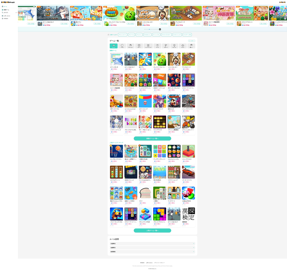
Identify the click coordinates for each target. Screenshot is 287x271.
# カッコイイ (122, 34)
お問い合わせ (149, 262)
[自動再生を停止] (160, 29)
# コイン (139, 34)
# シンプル (156, 34)
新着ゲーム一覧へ (152, 138)
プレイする (31, 23)
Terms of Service (166, 265)
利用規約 (142, 262)
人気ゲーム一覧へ (152, 230)
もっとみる (191, 40)
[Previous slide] (136, 16)
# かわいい (147, 34)
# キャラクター (166, 34)
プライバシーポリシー (159, 262)
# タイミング (177, 34)
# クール (131, 34)
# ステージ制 (187, 34)
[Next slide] (169, 16)
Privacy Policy (158, 265)
